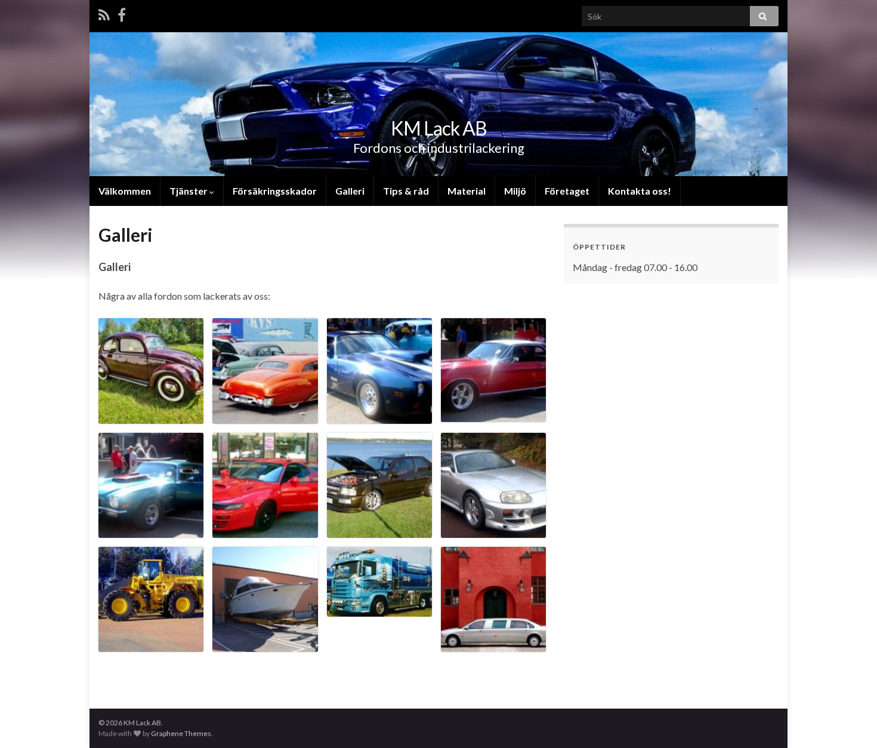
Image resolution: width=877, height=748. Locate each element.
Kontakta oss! (639, 190)
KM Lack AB (439, 128)
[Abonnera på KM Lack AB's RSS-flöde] (104, 12)
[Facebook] (122, 12)
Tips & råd (406, 190)
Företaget (567, 190)
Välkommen (124, 190)
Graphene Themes (181, 733)
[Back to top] (850, 721)
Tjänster (189, 190)
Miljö (515, 190)
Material (466, 190)
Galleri (350, 190)
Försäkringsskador (275, 190)
